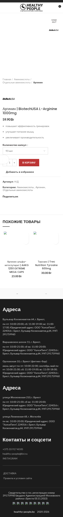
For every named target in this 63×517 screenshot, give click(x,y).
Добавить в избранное (20, 172)
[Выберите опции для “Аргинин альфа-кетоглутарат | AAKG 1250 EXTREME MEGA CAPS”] (26, 241)
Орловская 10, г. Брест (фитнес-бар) (25, 361)
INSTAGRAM (10, 458)
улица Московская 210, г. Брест (22, 397)
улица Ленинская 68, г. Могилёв (22, 416)
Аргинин (38, 82)
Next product (11, 87)
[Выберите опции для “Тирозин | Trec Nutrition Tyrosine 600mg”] (55, 241)
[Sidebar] (4, 159)
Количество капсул (15, 145)
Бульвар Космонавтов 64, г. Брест (23, 319)
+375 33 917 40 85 (13, 449)
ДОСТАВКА (9, 473)
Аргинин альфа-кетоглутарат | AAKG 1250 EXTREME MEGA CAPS (17, 267)
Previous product (4, 87)
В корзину (29, 162)
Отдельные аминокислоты (16, 82)
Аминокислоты (22, 79)
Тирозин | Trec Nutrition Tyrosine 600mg (46, 265)
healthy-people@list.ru (15, 453)
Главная (7, 79)
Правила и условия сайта (17, 478)
